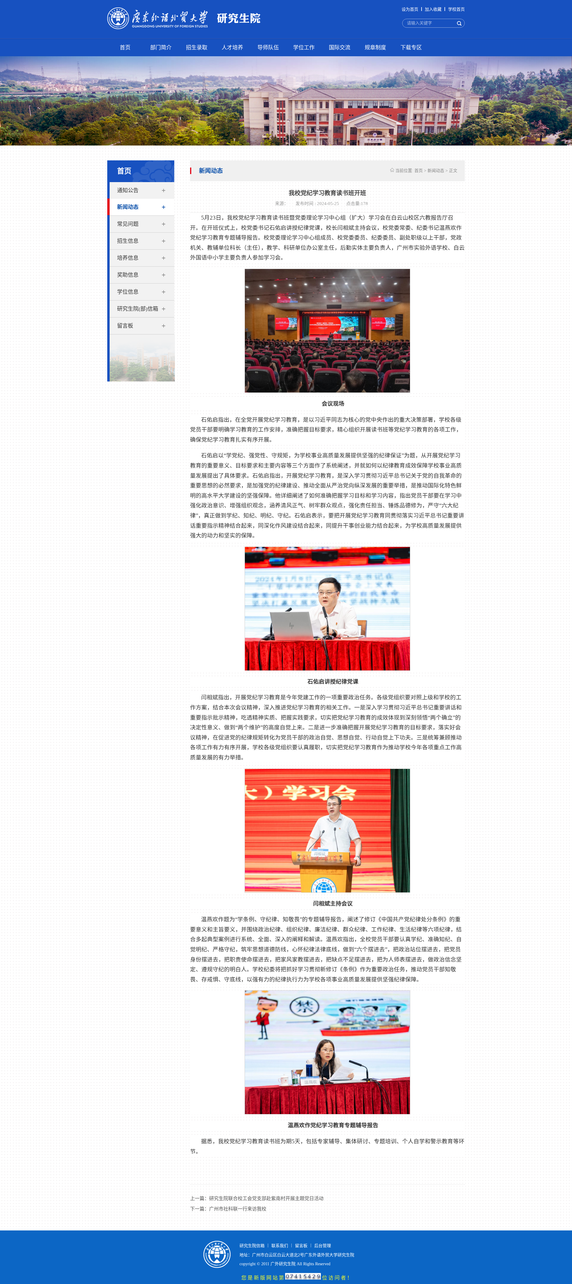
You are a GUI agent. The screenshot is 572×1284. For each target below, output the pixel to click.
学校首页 (456, 9)
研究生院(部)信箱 (137, 309)
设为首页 (410, 9)
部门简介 (161, 48)
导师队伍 (268, 48)
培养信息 (128, 258)
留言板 (125, 326)
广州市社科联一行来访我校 (237, 1208)
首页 (125, 48)
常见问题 (128, 224)
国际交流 (339, 48)
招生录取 (196, 48)
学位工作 (304, 48)
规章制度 (375, 48)
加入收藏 (433, 9)
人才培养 (232, 48)
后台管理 (322, 1246)
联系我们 (279, 1246)
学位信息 (128, 292)
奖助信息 (128, 275)
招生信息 (128, 241)
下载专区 (411, 48)
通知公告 (128, 190)
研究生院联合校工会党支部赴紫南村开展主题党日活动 (266, 1198)
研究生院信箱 (252, 1246)
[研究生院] (193, 18)
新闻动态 (128, 207)
